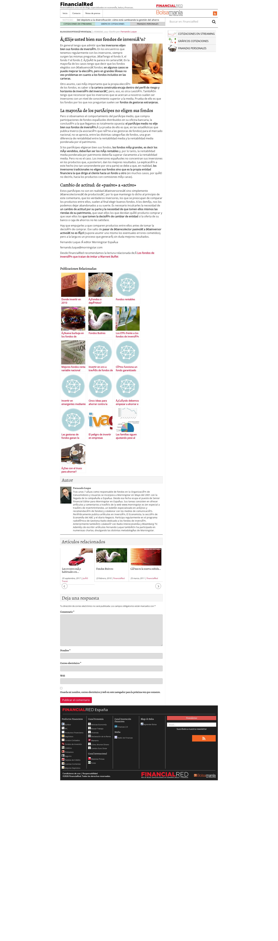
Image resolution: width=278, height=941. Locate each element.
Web (62, 675)
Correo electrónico (70, 663)
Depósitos (68, 736)
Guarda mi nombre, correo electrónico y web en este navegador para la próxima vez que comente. (110, 692)
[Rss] (215, 13)
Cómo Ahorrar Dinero (100, 744)
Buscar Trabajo (97, 728)
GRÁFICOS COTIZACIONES (112, 24)
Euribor (67, 724)
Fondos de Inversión (73, 744)
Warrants (95, 740)
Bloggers (65, 31)
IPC (66, 728)
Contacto (76, 13)
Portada (86, 31)
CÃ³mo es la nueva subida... (111, 568)
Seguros (67, 756)
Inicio (65, 13)
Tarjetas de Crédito (72, 760)
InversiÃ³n (76, 31)
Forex (93, 763)
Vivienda (94, 732)
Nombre (65, 650)
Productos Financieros (73, 732)
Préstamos (69, 752)
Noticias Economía (99, 724)
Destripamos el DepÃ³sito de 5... (144, 570)
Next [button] (158, 588)
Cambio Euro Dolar (99, 748)
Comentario (67, 612)
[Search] (213, 21)
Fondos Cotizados (72, 740)
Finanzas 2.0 (122, 727)
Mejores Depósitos (72, 768)
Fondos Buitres (70, 568)
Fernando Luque (129, 31)
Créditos (68, 748)
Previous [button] (64, 588)
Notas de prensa (92, 13)
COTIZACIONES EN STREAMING (78, 24)
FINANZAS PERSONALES (147, 24)
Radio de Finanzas (125, 738)
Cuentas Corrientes (72, 764)
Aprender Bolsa (150, 724)
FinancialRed (76, 4)
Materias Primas (97, 759)
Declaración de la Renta (101, 736)
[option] (77, 565)
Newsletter (191, 718)
